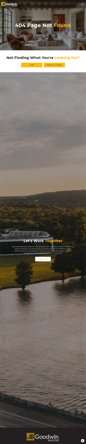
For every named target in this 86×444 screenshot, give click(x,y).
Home (32, 65)
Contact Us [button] (43, 259)
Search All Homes (54, 65)
